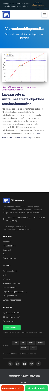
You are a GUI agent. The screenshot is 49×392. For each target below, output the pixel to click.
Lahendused (31, 87)
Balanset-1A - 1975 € (12, 388)
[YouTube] (31, 363)
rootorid (21, 87)
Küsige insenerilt (36, 388)
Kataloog (6, 242)
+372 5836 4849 (13, 313)
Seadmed (7, 250)
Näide (4, 87)
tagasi (27, 138)
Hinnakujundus (9, 246)
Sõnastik (6, 279)
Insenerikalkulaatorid (11, 283)
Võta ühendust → (11, 327)
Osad (5, 254)
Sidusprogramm (9, 258)
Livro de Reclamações (12, 300)
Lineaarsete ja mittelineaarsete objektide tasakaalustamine (23, 99)
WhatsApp (10, 321)
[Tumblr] (38, 363)
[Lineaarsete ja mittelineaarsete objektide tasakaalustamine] (24, 67)
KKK (4, 275)
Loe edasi (39, 133)
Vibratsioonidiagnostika (12, 90)
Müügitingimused (10, 296)
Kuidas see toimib (10, 271)
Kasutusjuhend (9, 287)
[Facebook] (10, 363)
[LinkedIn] (24, 363)
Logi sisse (25, 383)
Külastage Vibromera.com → (38, 5)
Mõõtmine (12, 87)
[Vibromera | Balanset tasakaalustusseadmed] (7, 14)
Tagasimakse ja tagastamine (15, 292)
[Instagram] (17, 363)
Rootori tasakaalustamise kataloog (24, 376)
